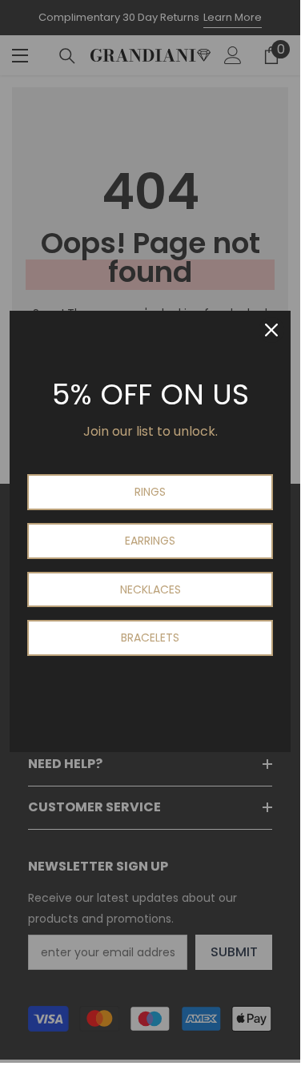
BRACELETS (150, 638)
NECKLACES (150, 589)
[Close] (271, 330)
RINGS (150, 492)
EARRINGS (150, 541)
